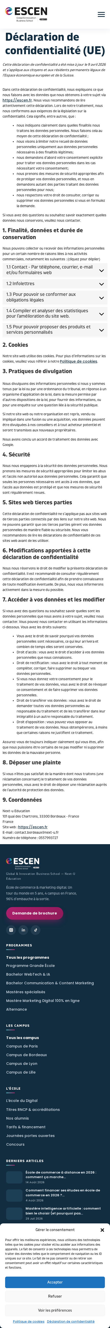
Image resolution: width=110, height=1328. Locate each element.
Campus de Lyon (21, 1063)
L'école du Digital (22, 1100)
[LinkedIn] (23, 930)
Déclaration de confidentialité (71, 1321)
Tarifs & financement (26, 1127)
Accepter (55, 1282)
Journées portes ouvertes (30, 1135)
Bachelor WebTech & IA (28, 974)
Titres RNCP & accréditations (33, 1109)
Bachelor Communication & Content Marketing (50, 983)
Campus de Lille (21, 1072)
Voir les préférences (55, 1310)
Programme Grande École (30, 965)
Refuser (55, 1296)
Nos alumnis (17, 1118)
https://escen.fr (17, 100)
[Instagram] (11, 930)
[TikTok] (35, 930)
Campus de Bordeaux (26, 1054)
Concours (15, 1144)
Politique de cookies (29, 1321)
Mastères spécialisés (25, 992)
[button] (102, 1230)
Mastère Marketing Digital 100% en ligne (43, 1000)
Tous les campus (22, 1037)
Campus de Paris (22, 1046)
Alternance (16, 1009)
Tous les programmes (27, 957)
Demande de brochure (34, 913)
